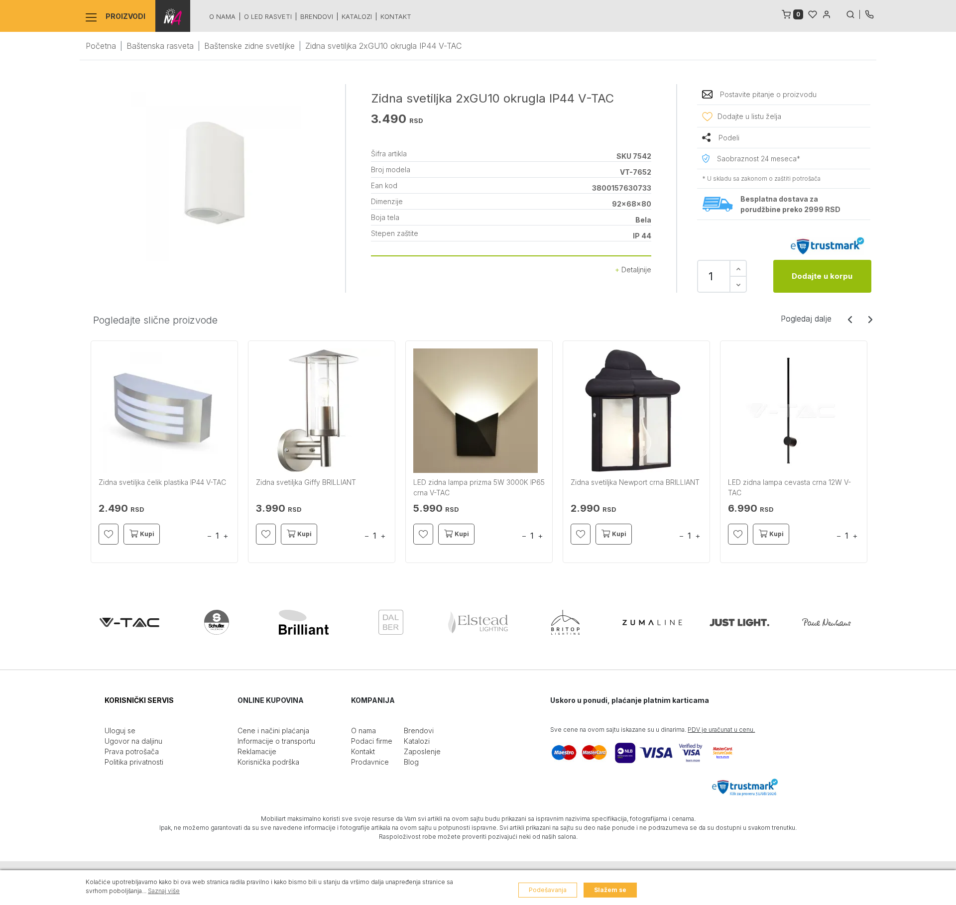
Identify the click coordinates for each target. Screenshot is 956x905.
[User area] (826, 13)
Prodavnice (370, 762)
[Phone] (869, 13)
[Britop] (565, 622)
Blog (411, 762)
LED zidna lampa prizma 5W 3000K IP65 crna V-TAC (479, 487)
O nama (222, 16)
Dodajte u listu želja (749, 116)
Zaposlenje (422, 751)
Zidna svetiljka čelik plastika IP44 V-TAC (162, 482)
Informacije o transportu (276, 741)
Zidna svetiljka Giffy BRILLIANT (306, 482)
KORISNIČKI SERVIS (139, 700)
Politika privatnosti (134, 762)
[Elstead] (478, 622)
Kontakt (395, 16)
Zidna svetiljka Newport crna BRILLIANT (635, 482)
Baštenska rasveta (160, 46)
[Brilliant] (304, 622)
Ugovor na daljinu (133, 741)
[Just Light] (739, 622)
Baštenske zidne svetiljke (249, 46)
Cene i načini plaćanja (273, 730)
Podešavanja (548, 890)
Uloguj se (120, 730)
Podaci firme (371, 741)
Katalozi (357, 16)
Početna (101, 46)
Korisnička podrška (268, 762)
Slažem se (610, 890)
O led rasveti (268, 16)
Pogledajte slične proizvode (155, 320)
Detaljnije (635, 269)
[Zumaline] (652, 622)
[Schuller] (216, 622)
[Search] (853, 13)
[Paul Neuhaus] (826, 622)
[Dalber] (391, 622)
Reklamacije (257, 751)
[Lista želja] (812, 13)
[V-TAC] (129, 622)
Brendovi (316, 16)
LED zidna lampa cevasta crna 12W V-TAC (789, 487)
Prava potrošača (132, 751)
